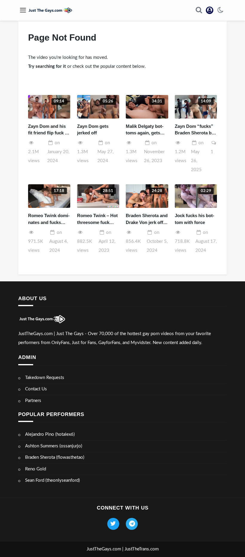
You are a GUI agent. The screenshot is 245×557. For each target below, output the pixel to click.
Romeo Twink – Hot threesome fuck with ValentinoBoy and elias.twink (97, 219)
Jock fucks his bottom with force (194, 219)
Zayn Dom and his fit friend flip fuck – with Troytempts (47, 130)
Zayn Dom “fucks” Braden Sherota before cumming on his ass (195, 130)
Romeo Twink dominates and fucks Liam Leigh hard (49, 219)
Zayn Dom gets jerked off (92, 130)
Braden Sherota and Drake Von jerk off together (147, 219)
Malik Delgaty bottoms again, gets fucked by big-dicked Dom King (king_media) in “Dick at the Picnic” (146, 130)
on (58, 152)
